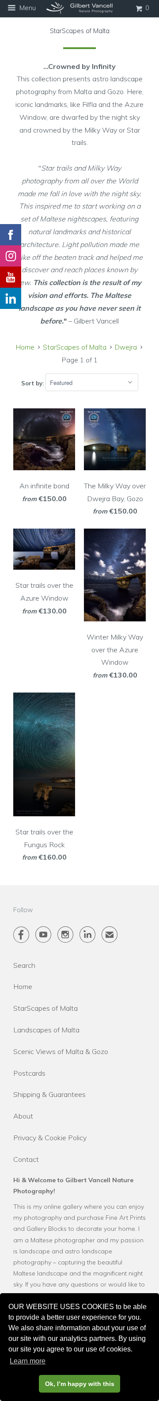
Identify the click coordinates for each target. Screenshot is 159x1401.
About (23, 1116)
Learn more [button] (27, 1361)
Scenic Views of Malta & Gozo (60, 1051)
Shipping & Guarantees (49, 1094)
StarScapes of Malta (45, 1008)
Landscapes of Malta (46, 1029)
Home (22, 986)
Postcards (29, 1073)
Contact (26, 1159)
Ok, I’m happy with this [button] (79, 1383)
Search (24, 965)
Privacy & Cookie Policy (50, 1137)
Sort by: (33, 382)
